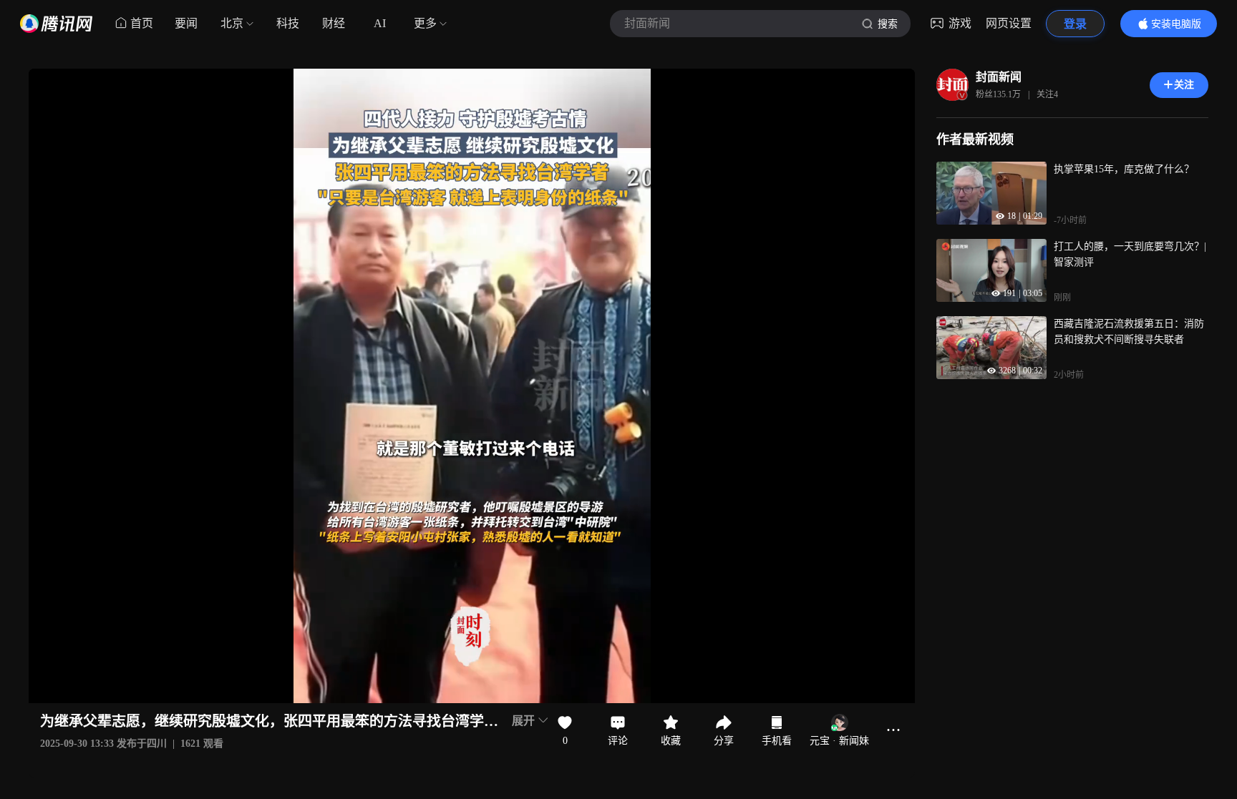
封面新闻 (999, 77)
